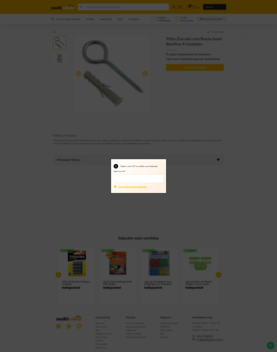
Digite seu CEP (119, 171)
